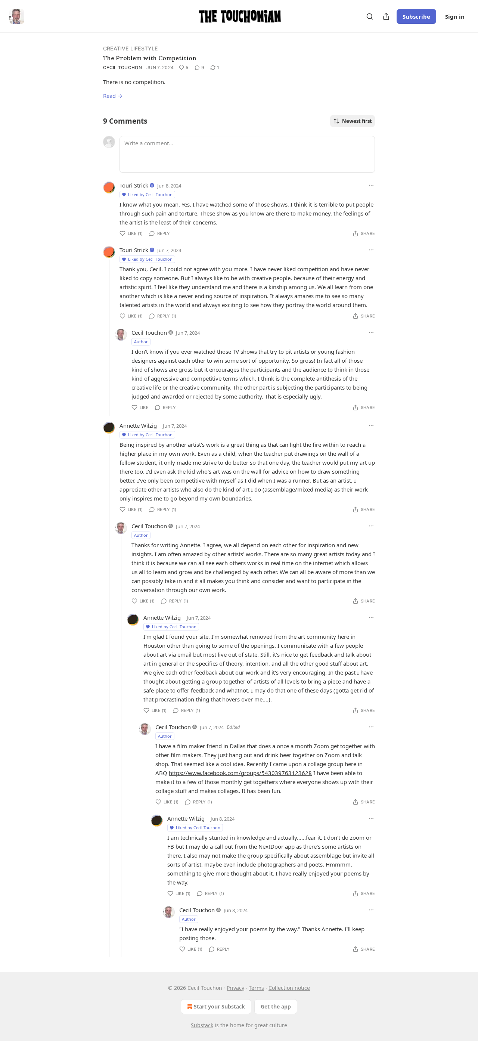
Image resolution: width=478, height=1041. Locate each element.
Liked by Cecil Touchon (150, 194)
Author (141, 341)
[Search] (369, 16)
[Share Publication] (386, 16)
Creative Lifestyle (130, 48)
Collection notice (289, 987)
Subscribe (416, 16)
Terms (256, 987)
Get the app (276, 1006)
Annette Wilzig (138, 425)
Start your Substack (219, 1006)
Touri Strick (134, 185)
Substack (202, 1025)
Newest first (357, 121)
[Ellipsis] (371, 185)
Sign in (455, 16)
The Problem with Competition (149, 58)
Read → (112, 95)
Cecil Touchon (122, 67)
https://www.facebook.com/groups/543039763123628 (240, 773)
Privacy (235, 987)
